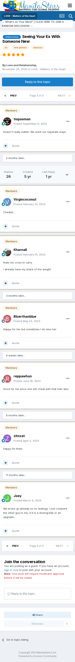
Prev (13, 95)
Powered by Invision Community (38, 656)
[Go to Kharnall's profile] (7, 252)
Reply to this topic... (23, 593)
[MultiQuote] (5, 145)
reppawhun (23, 376)
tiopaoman (22, 119)
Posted (30, 123)
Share (39, 614)
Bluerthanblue (25, 316)
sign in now (11, 570)
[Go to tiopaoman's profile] (7, 121)
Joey (18, 496)
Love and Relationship (21, 65)
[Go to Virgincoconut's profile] (7, 202)
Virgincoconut (25, 199)
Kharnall (20, 250)
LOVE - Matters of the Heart (48, 69)
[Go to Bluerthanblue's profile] (7, 319)
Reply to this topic (37, 81)
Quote (15, 145)
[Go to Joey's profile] (7, 498)
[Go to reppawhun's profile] (7, 379)
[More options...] (68, 121)
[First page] (5, 96)
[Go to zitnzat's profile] (7, 438)
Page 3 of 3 (37, 95)
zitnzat (19, 436)
